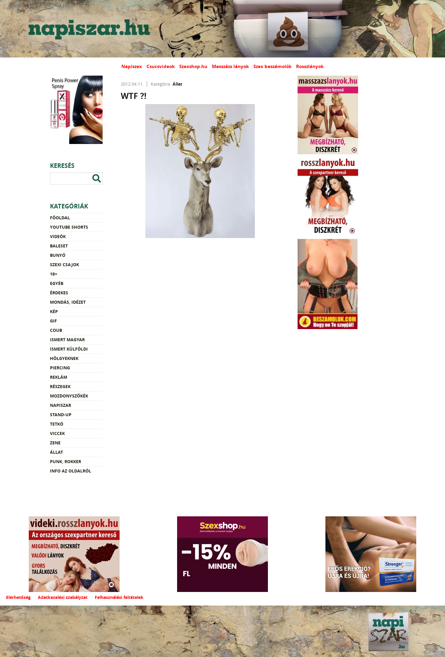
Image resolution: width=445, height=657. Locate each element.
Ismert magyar (67, 339)
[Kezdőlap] (88, 28)
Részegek (60, 386)
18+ (53, 274)
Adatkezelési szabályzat (62, 597)
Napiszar (60, 405)
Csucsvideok (161, 66)
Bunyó (57, 255)
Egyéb (56, 283)
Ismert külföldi (69, 349)
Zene (55, 443)
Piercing (60, 368)
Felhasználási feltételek (119, 597)
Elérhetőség (18, 597)
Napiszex (131, 66)
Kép (54, 311)
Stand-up (60, 414)
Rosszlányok (310, 66)
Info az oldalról (70, 471)
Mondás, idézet (68, 302)
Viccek (57, 433)
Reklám (58, 377)
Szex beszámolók (272, 66)
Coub (56, 330)
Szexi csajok (64, 264)
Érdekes (59, 293)
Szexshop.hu (193, 66)
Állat (56, 452)
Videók (58, 236)
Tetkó (56, 424)
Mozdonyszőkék (69, 396)
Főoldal (60, 218)
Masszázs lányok (230, 66)
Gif (53, 321)
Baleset (59, 246)
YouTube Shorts (69, 227)
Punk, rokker (65, 461)
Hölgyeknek (64, 358)
